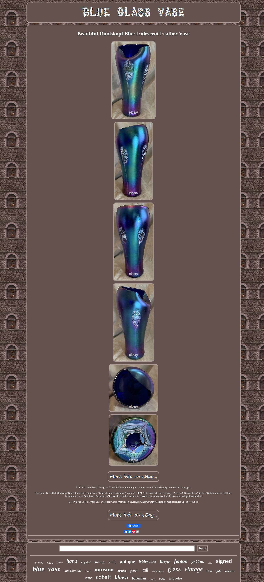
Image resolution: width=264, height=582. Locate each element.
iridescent (147, 561)
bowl (162, 578)
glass (174, 569)
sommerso (158, 571)
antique (127, 561)
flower (60, 562)
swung (100, 562)
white (210, 563)
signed (224, 561)
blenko (122, 571)
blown (121, 577)
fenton (180, 561)
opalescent (73, 571)
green (134, 570)
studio (152, 579)
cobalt (103, 576)
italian (50, 563)
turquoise (175, 578)
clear (209, 571)
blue (38, 569)
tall (145, 570)
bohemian (139, 578)
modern (229, 571)
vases (88, 571)
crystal (86, 562)
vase (54, 569)
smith (112, 562)
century (39, 562)
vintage (194, 569)
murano (104, 569)
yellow (197, 562)
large (165, 561)
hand (71, 561)
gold (218, 571)
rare (88, 578)
